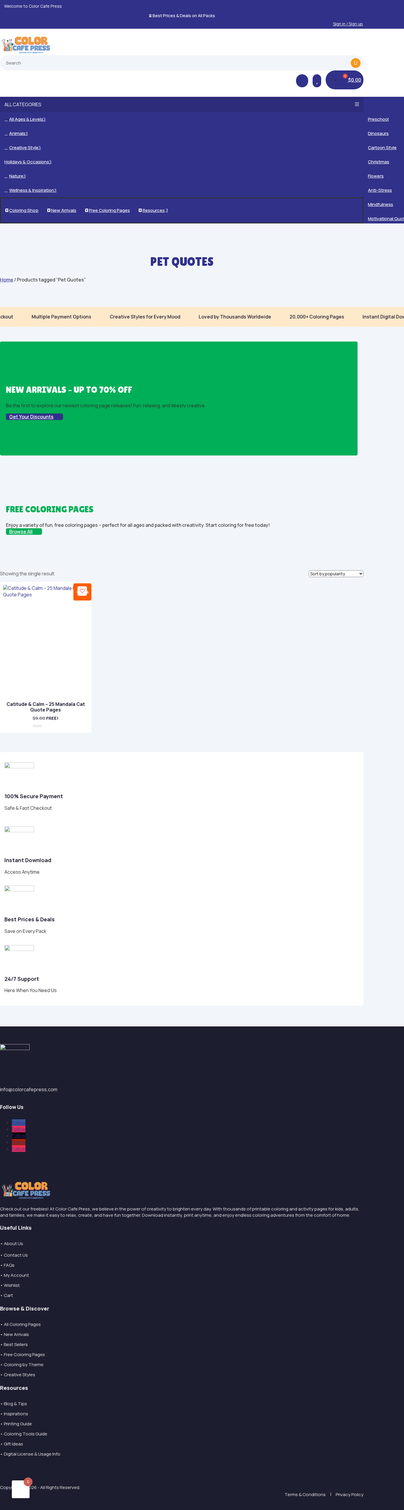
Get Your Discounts (31, 416)
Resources (154, 210)
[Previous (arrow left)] (10, 755)
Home (6, 279)
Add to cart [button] (43, 721)
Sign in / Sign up (348, 24)
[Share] (384, 6)
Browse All (21, 531)
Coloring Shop (22, 210)
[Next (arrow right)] (393, 755)
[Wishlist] (82, 591)
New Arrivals (62, 210)
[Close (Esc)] (397, 6)
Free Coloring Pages (108, 210)
